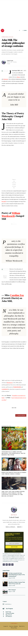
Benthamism (10, 382)
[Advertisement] (14, 14)
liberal (18, 77)
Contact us (5, 626)
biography (4, 201)
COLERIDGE (5, 389)
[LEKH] (2, 30)
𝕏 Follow (8, 63)
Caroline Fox (17, 295)
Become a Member (14, 626)
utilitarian (5, 79)
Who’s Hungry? (12, 589)
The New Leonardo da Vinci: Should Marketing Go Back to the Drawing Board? (16, 575)
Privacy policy (14, 627)
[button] (19, 30)
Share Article (21, 415)
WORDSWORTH (17, 387)
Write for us (22, 626)
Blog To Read (9, 615)
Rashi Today (8, 612)
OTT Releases (9, 616)
